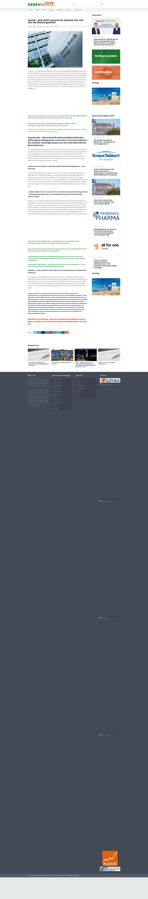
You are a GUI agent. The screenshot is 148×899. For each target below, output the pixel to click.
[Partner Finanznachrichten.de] (110, 441)
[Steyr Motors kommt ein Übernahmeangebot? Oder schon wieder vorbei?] (106, 187)
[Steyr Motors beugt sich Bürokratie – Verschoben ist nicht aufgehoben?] (106, 127)
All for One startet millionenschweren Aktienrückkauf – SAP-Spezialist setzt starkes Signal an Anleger (105, 264)
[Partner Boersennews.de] (110, 792)
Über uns (78, 379)
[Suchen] (102, 4)
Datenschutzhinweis (81, 388)
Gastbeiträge (55, 408)
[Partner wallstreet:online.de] (110, 558)
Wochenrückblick (56, 402)
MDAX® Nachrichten (57, 382)
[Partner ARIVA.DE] (110, 675)
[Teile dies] (39, 332)
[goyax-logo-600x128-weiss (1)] (110, 380)
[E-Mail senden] (35, 332)
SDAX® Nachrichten (57, 394)
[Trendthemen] (106, 73)
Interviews (55, 405)
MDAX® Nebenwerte (57, 379)
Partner (78, 394)
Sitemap (78, 396)
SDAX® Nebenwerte (57, 391)
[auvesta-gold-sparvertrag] (106, 96)
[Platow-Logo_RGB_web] (110, 858)
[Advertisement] (58, 102)
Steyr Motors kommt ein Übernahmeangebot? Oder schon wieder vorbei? (104, 202)
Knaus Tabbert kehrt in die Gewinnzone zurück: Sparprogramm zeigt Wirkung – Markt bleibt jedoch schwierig (106, 172)
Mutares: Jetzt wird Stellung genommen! (107, 363)
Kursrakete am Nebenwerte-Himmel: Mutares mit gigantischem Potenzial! (39, 364)
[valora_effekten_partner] (110, 869)
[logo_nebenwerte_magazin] (41, 4)
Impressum (79, 382)
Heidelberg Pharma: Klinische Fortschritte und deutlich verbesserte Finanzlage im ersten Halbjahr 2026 (105, 232)
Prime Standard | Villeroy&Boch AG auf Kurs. (62, 363)
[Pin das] (51, 332)
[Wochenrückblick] (106, 57)
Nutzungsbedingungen (81, 385)
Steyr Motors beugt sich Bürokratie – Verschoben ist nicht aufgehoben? (104, 142)
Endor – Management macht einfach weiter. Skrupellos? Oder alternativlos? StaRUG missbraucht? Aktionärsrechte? (85, 365)
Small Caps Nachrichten (57, 399)
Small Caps (55, 396)
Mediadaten (79, 391)
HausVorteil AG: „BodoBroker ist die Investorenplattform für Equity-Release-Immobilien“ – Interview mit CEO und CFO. (106, 42)
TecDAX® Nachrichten (57, 388)
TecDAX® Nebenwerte (57, 385)
